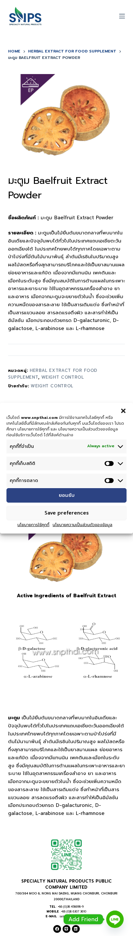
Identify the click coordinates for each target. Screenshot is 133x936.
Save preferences (67, 512)
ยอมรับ (67, 495)
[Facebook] (57, 929)
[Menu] (122, 16)
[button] (123, 410)
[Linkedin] (76, 929)
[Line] (66, 929)
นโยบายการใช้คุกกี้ (33, 525)
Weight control (52, 386)
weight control (62, 377)
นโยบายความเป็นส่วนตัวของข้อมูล (82, 525)
